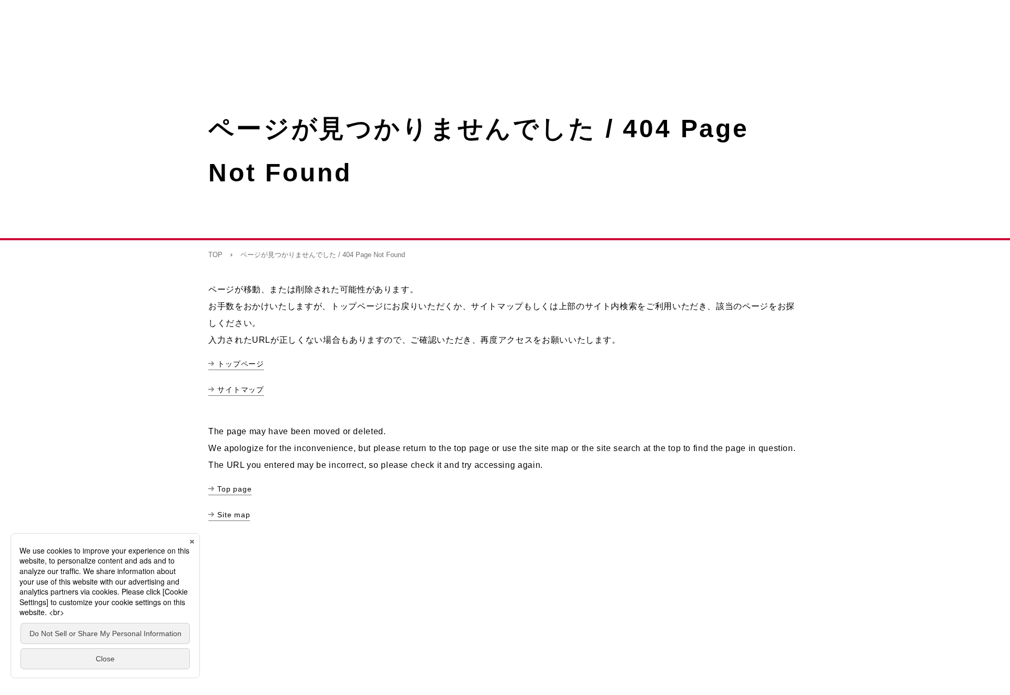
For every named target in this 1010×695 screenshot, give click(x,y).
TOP (215, 255)
